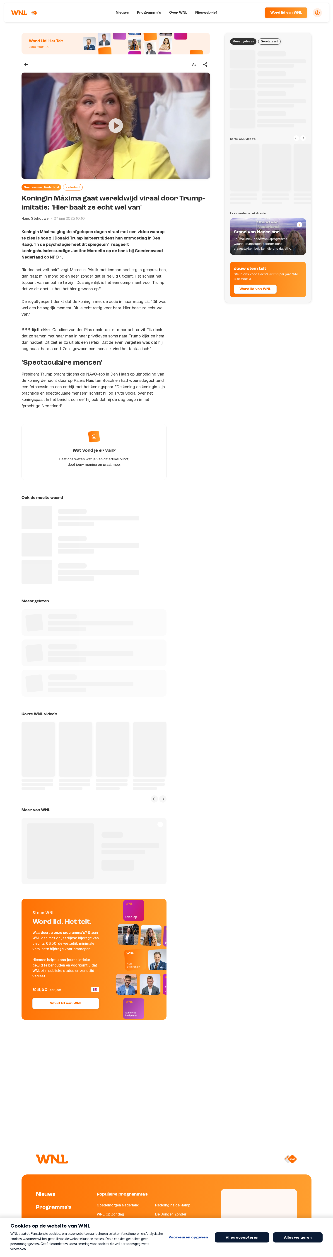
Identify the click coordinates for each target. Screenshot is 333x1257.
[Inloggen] (317, 12)
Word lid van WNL (286, 13)
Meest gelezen (243, 41)
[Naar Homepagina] (24, 12)
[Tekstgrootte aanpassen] (194, 64)
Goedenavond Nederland (41, 187)
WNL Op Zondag (110, 1214)
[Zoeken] (255, 12)
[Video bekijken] (116, 126)
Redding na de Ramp (172, 1205)
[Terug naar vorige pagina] (26, 64)
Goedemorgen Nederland (118, 1205)
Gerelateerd (269, 41)
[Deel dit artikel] (205, 64)
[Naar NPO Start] (290, 1159)
